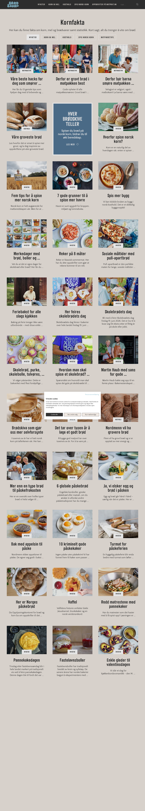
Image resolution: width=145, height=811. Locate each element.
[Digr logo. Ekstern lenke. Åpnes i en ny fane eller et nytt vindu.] (47, 396)
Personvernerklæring (92, 394)
